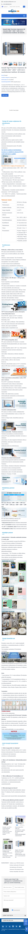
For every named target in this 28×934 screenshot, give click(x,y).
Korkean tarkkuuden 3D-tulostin (17, 865)
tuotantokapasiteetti (6, 81)
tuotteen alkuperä (5, 77)
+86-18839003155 (7, 4)
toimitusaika (4, 79)
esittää (5, 910)
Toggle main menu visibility (24, 16)
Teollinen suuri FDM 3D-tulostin (17, 863)
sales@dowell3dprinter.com (9, 1)
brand (2, 75)
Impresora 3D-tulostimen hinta (16, 869)
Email (5, 95)
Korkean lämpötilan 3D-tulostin (17, 871)
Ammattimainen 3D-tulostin (16, 867)
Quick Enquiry (25, 924)
